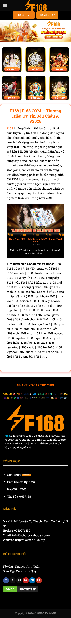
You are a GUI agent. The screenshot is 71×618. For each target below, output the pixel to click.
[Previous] (8, 229)
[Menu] (5, 5)
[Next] (63, 229)
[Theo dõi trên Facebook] (6, 580)
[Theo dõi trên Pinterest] (26, 580)
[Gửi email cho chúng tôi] (19, 580)
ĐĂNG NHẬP (47, 15)
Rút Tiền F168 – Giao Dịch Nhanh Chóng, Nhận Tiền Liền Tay (38, 240)
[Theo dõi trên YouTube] (39, 580)
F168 (10, 128)
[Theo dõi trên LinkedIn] (32, 580)
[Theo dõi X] (13, 580)
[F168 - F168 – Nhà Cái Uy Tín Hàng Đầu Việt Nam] (35, 5)
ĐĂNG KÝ (23, 15)
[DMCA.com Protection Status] (21, 589)
